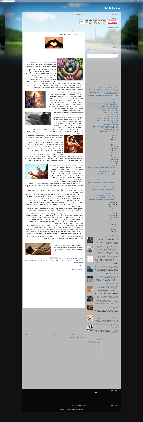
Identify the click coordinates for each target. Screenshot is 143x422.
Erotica (27, 260)
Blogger (62, 409)
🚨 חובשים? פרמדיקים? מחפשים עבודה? (107, 238)
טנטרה (62, 260)
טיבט (65, 260)
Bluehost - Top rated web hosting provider (107, 99)
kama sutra (77, 262)
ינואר (113, 222)
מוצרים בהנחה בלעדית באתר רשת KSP (108, 131)
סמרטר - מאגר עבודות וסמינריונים (109, 104)
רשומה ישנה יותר (30, 334)
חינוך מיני (70, 260)
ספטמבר (112, 204)
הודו (74, 260)
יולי (114, 209)
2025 (114, 139)
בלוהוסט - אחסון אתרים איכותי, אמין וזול (108, 108)
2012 (114, 227)
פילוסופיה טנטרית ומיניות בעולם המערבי (105, 195)
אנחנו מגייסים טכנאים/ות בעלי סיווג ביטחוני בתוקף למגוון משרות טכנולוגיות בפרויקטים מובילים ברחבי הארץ (107, 297)
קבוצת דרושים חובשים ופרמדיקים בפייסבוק (107, 120)
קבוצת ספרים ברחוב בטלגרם (111, 124)
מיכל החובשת (114, 122)
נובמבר (113, 165)
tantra (81, 262)
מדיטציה (58, 260)
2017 (114, 155)
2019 (114, 150)
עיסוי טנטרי (45, 260)
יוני (114, 211)
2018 (114, 153)
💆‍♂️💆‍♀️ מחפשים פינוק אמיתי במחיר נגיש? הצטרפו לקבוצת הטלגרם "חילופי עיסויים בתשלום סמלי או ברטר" (108, 288)
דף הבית (53, 334)
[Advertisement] (54, 320)
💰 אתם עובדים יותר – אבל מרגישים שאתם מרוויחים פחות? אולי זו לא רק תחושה (107, 277)
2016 (114, 157)
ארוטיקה (78, 260)
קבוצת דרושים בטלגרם (112, 114)
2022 (114, 146)
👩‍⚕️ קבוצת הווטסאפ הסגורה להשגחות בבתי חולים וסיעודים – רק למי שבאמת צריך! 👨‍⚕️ (107, 247)
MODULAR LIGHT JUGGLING (110, 106)
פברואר (113, 220)
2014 (114, 161)
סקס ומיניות (62, 129)
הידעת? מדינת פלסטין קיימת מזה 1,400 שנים (104, 197)
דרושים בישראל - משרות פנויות (110, 110)
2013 (114, 224)
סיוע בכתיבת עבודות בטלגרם (111, 112)
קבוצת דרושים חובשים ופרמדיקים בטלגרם (107, 118)
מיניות (53, 260)
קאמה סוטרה (33, 260)
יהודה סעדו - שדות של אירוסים (107, 171)
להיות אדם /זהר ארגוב (110, 193)
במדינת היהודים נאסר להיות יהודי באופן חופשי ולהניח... (101, 177)
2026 (114, 137)
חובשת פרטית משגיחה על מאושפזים (109, 87)
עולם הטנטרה (67, 246)
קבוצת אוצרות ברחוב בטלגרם (111, 129)
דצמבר (113, 163)
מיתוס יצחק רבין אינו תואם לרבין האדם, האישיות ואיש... (101, 199)
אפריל (113, 215)
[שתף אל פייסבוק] (52, 258)
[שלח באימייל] (57, 258)
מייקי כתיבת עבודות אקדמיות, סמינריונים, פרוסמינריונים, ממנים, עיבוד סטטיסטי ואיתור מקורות (104, 127)
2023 (114, 144)
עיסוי (50, 260)
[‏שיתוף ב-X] (54, 258)
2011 (115, 229)
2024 (114, 142)
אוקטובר (113, 202)
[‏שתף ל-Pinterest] (51, 258)
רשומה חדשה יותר (77, 334)
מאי (114, 213)
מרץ (114, 217)
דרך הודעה (61, 250)
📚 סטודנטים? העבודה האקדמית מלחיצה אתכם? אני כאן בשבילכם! (108, 326)
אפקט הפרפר (112, 7)
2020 (114, 148)
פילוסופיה (39, 260)
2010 (114, 231)
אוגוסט (113, 206)
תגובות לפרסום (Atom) (73, 337)
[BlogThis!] (55, 258)
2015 (114, 159)
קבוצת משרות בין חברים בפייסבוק (109, 116)
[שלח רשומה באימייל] (60, 258)
